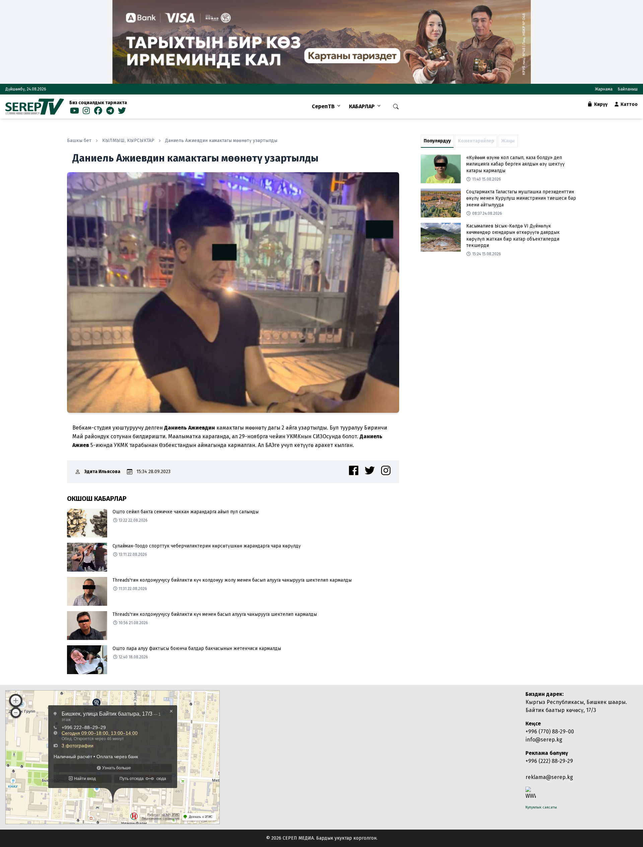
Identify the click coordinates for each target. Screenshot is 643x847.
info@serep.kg (543, 739)
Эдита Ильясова (102, 471)
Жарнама (604, 89)
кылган (343, 445)
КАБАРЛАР (362, 106)
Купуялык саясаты (541, 807)
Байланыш (628, 89)
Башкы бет (79, 140)
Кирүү (600, 104)
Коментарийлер (476, 141)
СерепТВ (323, 106)
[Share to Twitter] (369, 470)
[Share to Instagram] (385, 470)
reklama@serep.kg (549, 777)
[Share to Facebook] (353, 470)
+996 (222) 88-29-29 (549, 761)
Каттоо (629, 104)
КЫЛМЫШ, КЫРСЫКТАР (128, 140)
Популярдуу (437, 141)
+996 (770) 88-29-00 (549, 731)
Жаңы (508, 141)
